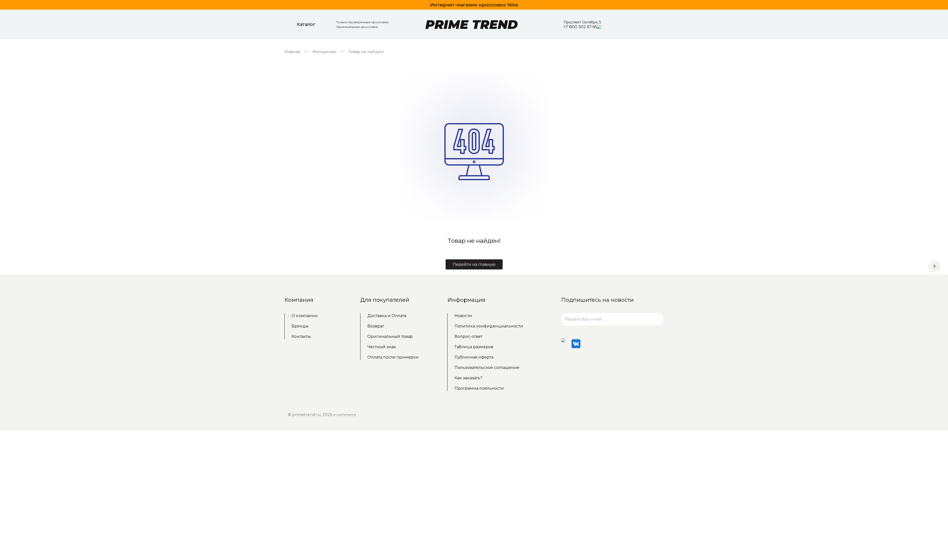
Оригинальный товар (390, 336)
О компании (305, 315)
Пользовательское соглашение (486, 367)
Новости (463, 315)
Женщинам (324, 51)
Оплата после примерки (393, 357)
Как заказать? (468, 378)
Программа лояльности (479, 388)
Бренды (300, 326)
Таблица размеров (473, 346)
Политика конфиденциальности (488, 326)
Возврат (375, 326)
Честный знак (381, 346)
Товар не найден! (366, 51)
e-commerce (344, 415)
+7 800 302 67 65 (580, 26)
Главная (292, 51)
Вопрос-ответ (468, 336)
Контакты (301, 336)
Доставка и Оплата (386, 315)
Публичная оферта (474, 357)
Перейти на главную (474, 264)
